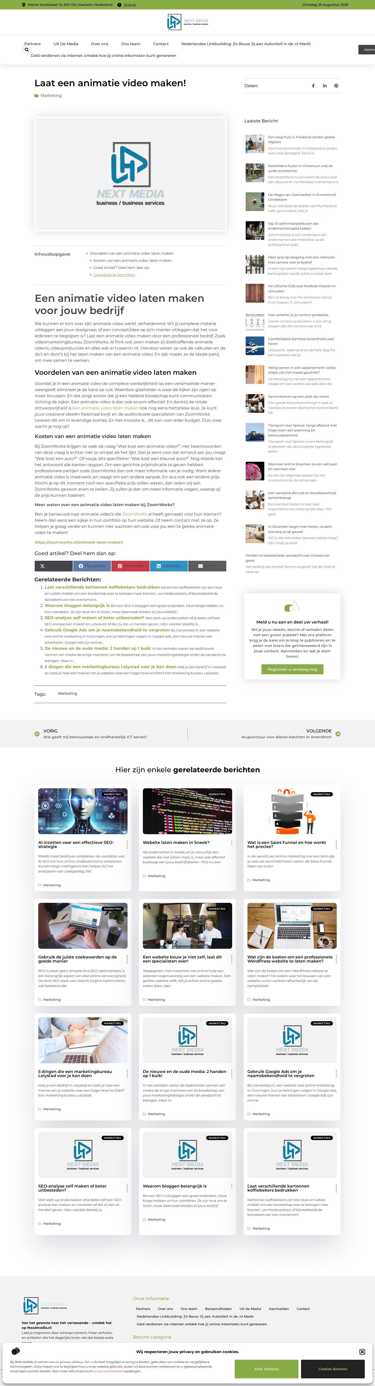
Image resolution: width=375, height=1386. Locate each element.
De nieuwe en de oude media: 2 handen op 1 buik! (98, 648)
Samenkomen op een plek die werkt (298, 396)
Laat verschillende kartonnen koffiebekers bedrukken (102, 587)
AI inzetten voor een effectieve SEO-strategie (76, 844)
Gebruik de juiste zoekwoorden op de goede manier (77, 959)
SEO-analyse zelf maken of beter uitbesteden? (94, 617)
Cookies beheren (333, 1369)
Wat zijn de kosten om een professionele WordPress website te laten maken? (290, 959)
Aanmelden (279, 1309)
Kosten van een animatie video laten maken (132, 260)
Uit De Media (66, 43)
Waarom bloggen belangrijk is (77, 605)
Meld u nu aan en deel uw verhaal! (292, 622)
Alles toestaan (266, 1369)
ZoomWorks (135, 514)
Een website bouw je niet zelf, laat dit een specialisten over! (182, 959)
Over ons (99, 43)
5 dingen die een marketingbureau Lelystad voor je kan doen (110, 666)
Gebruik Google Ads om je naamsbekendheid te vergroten (107, 630)
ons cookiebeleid (109, 1371)
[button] (362, 1351)
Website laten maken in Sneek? (176, 842)
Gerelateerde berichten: (114, 274)
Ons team (130, 43)
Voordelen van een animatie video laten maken (131, 253)
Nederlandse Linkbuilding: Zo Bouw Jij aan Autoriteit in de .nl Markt (246, 43)
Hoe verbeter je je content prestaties (298, 315)
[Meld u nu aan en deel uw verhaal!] (292, 606)
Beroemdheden (218, 1309)
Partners (32, 43)
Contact (161, 43)
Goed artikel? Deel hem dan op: (121, 267)
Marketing (51, 95)
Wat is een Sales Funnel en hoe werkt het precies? (286, 844)
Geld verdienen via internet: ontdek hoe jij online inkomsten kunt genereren (103, 55)
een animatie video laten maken (105, 408)
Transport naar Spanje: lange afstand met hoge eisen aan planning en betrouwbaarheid (302, 430)
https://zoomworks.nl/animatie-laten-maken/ (79, 542)
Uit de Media (250, 1309)
